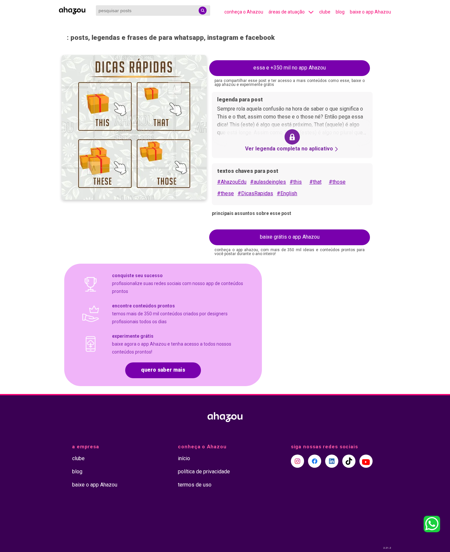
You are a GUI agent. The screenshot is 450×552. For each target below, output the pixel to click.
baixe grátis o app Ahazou (290, 237)
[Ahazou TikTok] (348, 461)
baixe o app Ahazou (370, 11)
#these (225, 193)
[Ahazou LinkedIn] (331, 461)
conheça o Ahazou (243, 11)
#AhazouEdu (231, 182)
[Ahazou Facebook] (314, 461)
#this (296, 182)
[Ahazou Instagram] (297, 461)
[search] (203, 10)
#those (337, 182)
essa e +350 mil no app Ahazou (289, 68)
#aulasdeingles (268, 182)
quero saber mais (163, 370)
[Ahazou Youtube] (366, 461)
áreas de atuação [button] (286, 11)
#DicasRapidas (255, 193)
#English (287, 193)
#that (315, 182)
